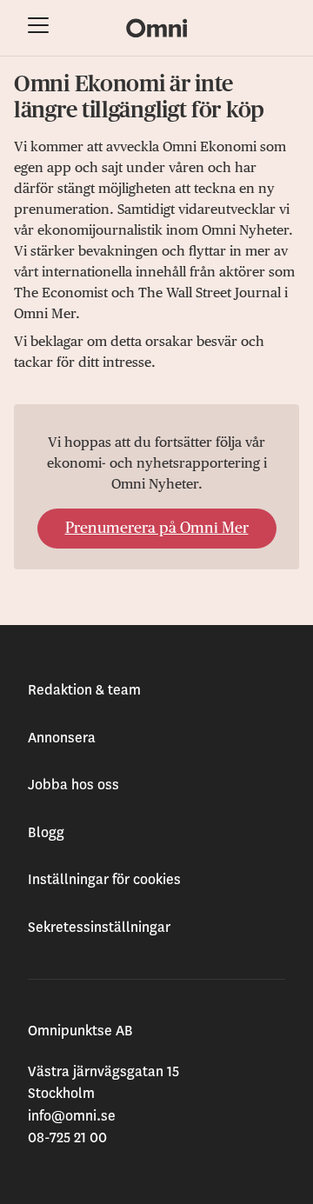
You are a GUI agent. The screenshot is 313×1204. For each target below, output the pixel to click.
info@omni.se (72, 1116)
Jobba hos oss (73, 785)
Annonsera (62, 738)
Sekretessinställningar (99, 927)
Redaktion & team (84, 690)
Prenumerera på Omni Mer (157, 528)
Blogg (46, 832)
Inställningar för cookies (104, 879)
